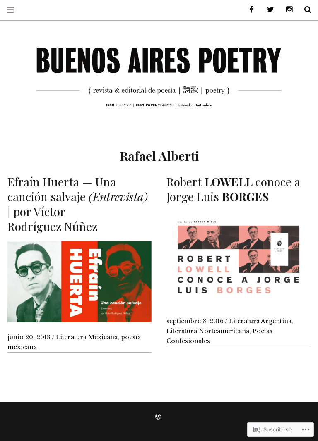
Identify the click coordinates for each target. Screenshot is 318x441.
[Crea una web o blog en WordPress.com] (158, 417)
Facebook (249, 9)
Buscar (304, 9)
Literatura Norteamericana (207, 331)
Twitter (267, 9)
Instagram (286, 9)
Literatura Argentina (260, 321)
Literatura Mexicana (87, 337)
